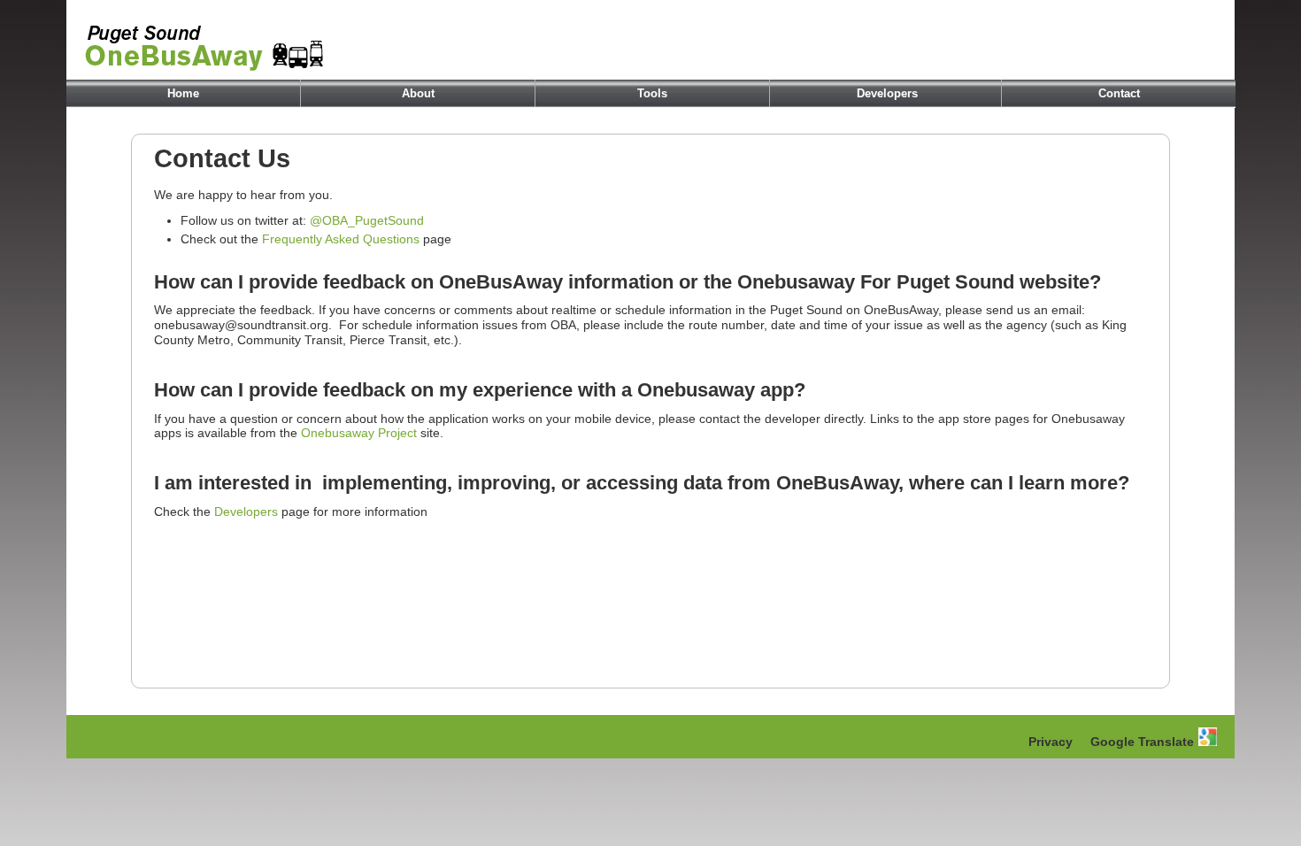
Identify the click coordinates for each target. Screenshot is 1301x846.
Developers (887, 93)
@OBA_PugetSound (367, 220)
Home (183, 93)
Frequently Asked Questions (341, 239)
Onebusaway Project (359, 433)
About (418, 93)
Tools (652, 93)
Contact (1119, 93)
